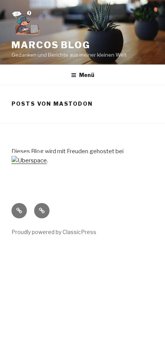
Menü (86, 75)
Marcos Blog (51, 45)
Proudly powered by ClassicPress (54, 232)
